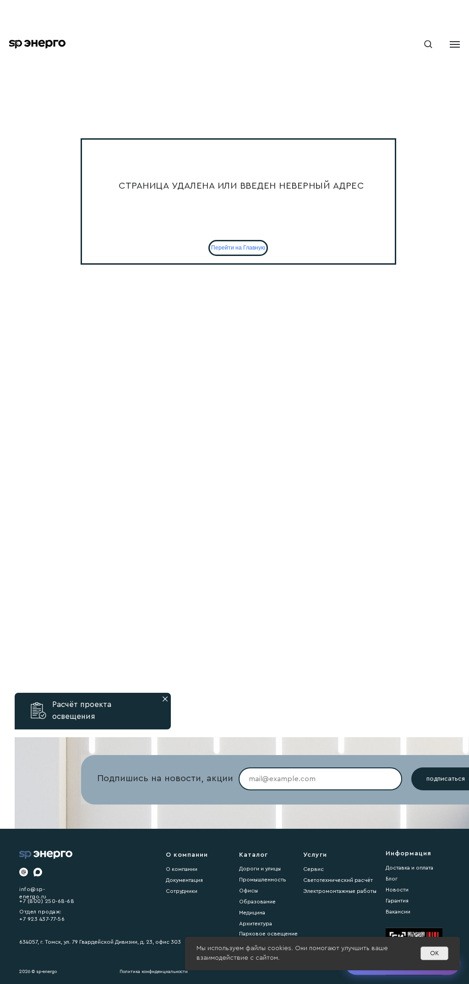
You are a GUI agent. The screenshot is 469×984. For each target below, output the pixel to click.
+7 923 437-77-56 (42, 919)
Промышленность (262, 879)
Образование (257, 901)
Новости (397, 889)
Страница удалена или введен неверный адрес (241, 185)
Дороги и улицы (260, 868)
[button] (428, 43)
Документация (184, 880)
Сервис (313, 869)
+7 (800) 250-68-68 (46, 901)
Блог (392, 878)
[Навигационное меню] (455, 44)
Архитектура (255, 923)
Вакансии (398, 911)
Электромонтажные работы (339, 891)
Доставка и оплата (409, 867)
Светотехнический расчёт (338, 880)
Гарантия (397, 900)
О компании (181, 869)
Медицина (252, 912)
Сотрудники (181, 891)
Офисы (248, 890)
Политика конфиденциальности (154, 971)
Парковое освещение (268, 933)
